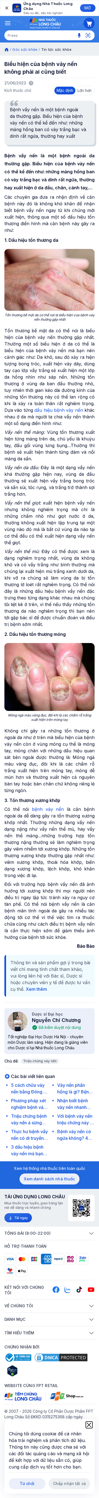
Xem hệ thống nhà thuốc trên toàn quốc (49, 1168)
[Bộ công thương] (17, 1357)
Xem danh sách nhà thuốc (49, 1178)
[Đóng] (6, 8)
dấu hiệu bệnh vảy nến (58, 410)
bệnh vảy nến (48, 809)
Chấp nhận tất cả (69, 1483)
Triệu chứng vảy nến (40, 1061)
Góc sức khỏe (24, 49)
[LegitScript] (31, 1370)
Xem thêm (36, 989)
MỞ (87, 8)
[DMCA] (61, 1357)
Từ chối (27, 1483)
